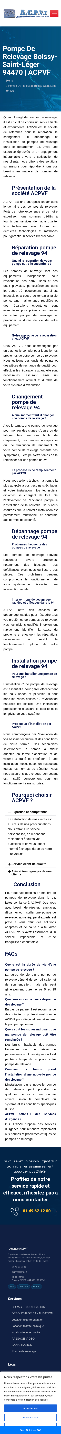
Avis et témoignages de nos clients (32, 873)
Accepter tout (30, 1408)
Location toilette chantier (27, 1319)
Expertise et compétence (29, 812)
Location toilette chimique (28, 1326)
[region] (30, 1403)
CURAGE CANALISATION (28, 1307)
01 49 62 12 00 (37, 1210)
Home (10, 80)
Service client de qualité (29, 864)
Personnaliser (30, 1417)
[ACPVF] (26, 13)
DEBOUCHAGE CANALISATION (32, 1313)
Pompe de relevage (24, 1351)
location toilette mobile (26, 1332)
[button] (30, 812)
